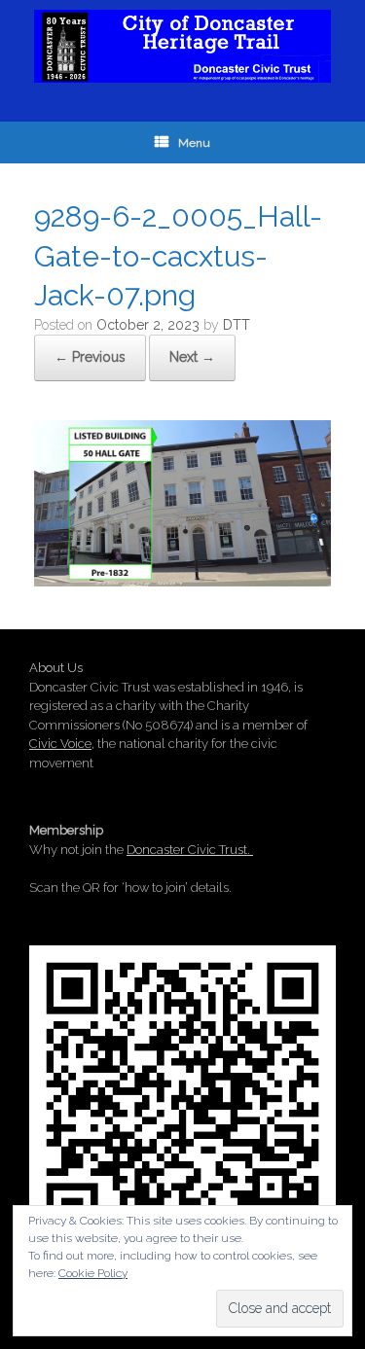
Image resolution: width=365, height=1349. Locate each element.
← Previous (90, 357)
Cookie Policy (93, 1273)
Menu (194, 143)
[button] (182, 503)
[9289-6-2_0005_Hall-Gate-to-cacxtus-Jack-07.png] (182, 579)
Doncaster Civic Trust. (190, 849)
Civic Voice (60, 743)
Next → (192, 357)
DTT (236, 325)
